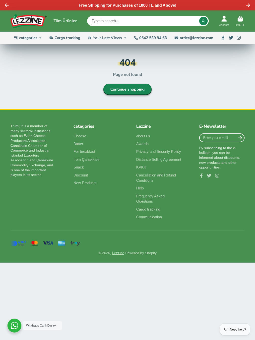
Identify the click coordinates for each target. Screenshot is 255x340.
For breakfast (84, 151)
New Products (85, 183)
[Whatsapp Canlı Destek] (14, 326)
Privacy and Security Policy (158, 151)
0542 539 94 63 (153, 37)
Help (140, 188)
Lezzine (118, 253)
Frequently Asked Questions (150, 199)
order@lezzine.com (196, 37)
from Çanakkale (86, 159)
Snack (78, 167)
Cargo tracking (67, 37)
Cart (240, 21)
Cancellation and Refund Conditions (156, 178)
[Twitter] (231, 38)
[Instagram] (239, 38)
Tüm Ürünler (65, 21)
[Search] (203, 21)
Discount (80, 175)
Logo (28, 21)
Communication (149, 217)
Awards (142, 144)
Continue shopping (127, 89)
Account (224, 21)
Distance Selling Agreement (158, 159)
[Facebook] (223, 38)
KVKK (141, 167)
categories (28, 37)
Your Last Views (107, 37)
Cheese (79, 136)
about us (143, 136)
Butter (78, 144)
